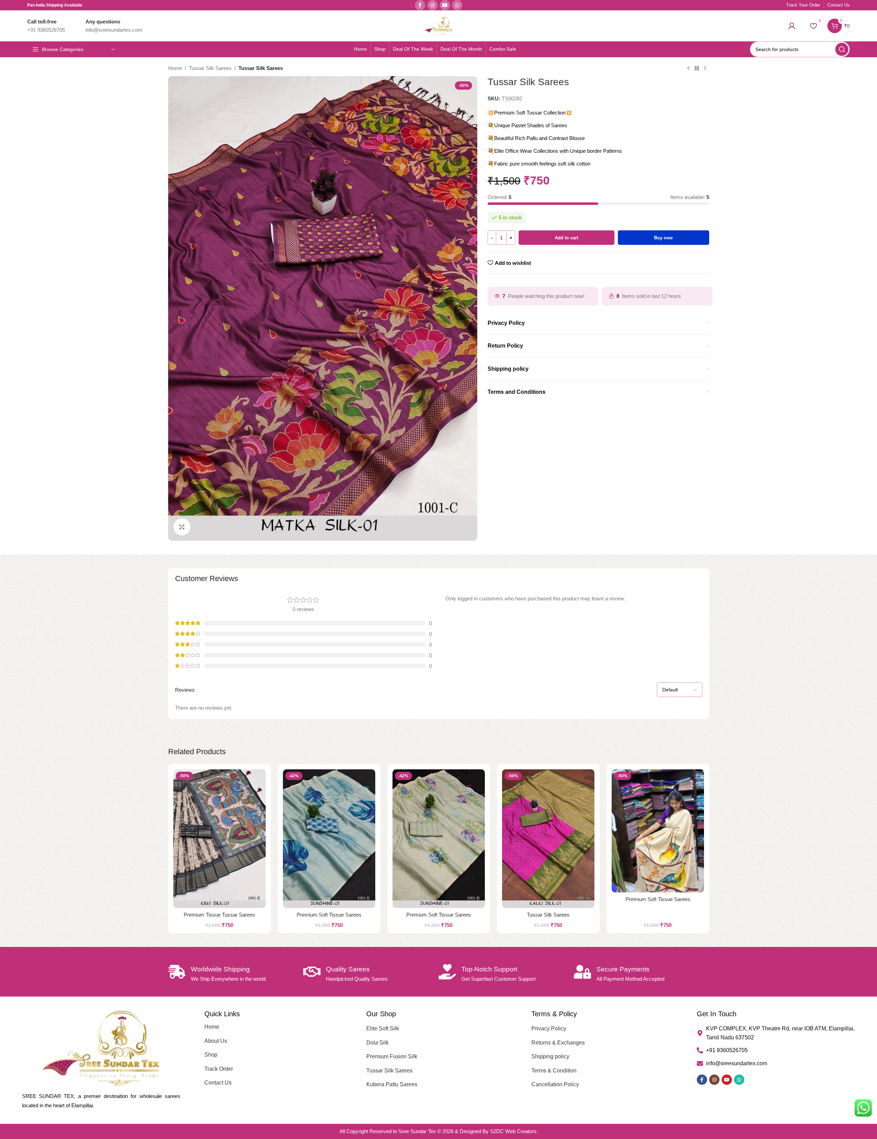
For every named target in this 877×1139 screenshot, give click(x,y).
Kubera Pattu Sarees (391, 1084)
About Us (215, 1041)
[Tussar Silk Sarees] (548, 838)
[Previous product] (688, 68)
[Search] (841, 49)
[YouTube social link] (445, 5)
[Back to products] (697, 68)
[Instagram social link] (432, 5)
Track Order (218, 1069)
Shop (210, 1055)
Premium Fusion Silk (391, 1056)
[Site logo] (438, 25)
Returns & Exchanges (558, 1043)
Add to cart (566, 237)
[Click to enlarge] (182, 527)
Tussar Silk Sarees (210, 68)
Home (175, 68)
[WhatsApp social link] (457, 5)
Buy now (663, 237)
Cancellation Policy (555, 1084)
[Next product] (705, 68)
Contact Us (218, 1083)
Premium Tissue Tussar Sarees (219, 915)
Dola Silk (377, 1043)
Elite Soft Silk (382, 1028)
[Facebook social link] (420, 5)
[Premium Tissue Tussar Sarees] (219, 838)
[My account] (792, 26)
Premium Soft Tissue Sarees (329, 915)
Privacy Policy (548, 1028)
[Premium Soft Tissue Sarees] (329, 838)
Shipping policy (550, 1056)
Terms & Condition (554, 1070)
